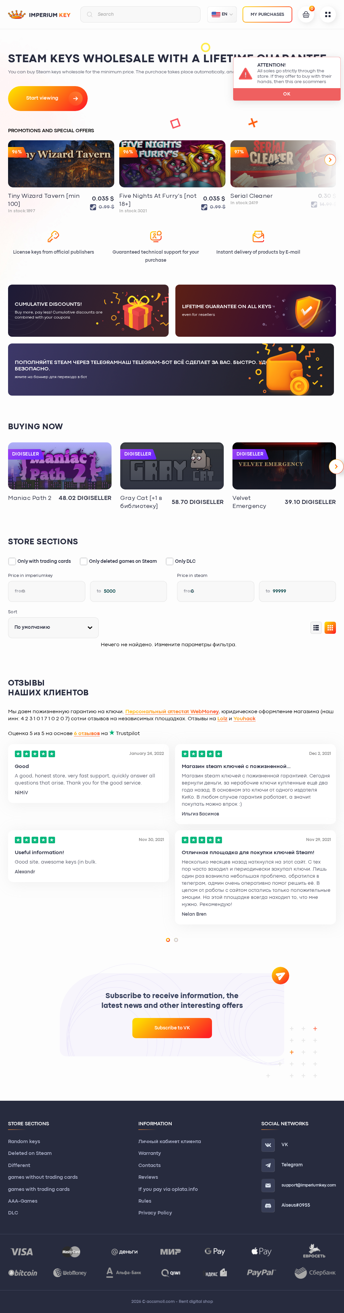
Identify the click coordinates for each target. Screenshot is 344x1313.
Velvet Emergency (249, 502)
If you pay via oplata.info (168, 1190)
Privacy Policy (155, 1213)
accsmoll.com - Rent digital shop (179, 1302)
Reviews (148, 1177)
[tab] (168, 940)
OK (287, 94)
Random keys (24, 1142)
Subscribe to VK (172, 1028)
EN (224, 14)
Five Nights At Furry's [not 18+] (158, 200)
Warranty (149, 1154)
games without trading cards (43, 1177)
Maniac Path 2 (30, 498)
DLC (13, 1213)
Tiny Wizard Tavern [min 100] (44, 200)
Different (19, 1166)
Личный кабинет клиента (169, 1142)
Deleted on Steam (30, 1154)
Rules (144, 1201)
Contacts (149, 1166)
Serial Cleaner (251, 196)
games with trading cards (39, 1190)
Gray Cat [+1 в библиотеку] (141, 502)
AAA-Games (22, 1201)
